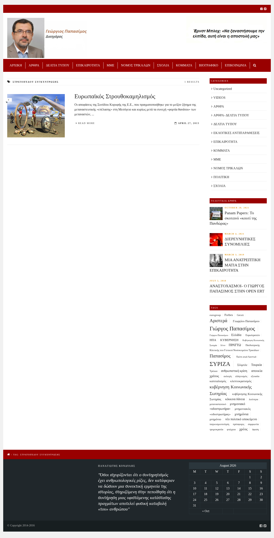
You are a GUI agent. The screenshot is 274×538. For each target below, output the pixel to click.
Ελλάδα (236, 335)
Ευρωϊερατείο (253, 335)
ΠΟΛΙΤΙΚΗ (221, 177)
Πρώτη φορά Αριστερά (246, 357)
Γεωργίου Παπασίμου (246, 321)
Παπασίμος (220, 355)
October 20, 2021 (237, 208)
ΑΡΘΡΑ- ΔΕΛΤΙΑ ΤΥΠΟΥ (231, 115)
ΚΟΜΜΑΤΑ (184, 65)
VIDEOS (219, 97)
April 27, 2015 (188, 123)
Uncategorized (222, 88)
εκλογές (228, 376)
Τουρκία (256, 364)
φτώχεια (231, 429)
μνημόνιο (215, 419)
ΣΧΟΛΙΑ (163, 65)
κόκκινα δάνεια (235, 399)
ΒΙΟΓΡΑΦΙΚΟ (208, 65)
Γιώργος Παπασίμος (232, 328)
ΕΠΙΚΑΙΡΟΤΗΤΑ (88, 65)
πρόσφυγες (238, 424)
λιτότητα (253, 399)
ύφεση (255, 429)
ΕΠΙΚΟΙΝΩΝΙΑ (236, 65)
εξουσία (255, 376)
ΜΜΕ (110, 65)
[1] (36, 115)
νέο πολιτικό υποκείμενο (241, 419)
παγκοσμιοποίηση (219, 424)
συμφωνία (253, 424)
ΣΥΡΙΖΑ (220, 364)
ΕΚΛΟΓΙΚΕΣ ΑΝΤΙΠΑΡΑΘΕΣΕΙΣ (236, 133)
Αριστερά (218, 320)
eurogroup (215, 315)
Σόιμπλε (242, 364)
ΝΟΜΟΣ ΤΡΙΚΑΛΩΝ (135, 65)
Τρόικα (213, 371)
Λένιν (222, 345)
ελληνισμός (241, 376)
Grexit (240, 315)
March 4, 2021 (234, 234)
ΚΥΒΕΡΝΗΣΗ (229, 340)
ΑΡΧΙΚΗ (16, 65)
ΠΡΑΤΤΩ (235, 345)
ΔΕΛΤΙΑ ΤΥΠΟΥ (57, 65)
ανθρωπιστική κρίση (234, 371)
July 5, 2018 (218, 281)
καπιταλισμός (218, 381)
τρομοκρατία (216, 429)
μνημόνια (241, 414)
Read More (86, 123)
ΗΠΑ (213, 340)
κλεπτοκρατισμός (241, 381)
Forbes (228, 315)
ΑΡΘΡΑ (34, 65)
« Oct (205, 511)
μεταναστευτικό (218, 404)
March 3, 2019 (234, 255)
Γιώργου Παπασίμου (219, 335)
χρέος (243, 429)
